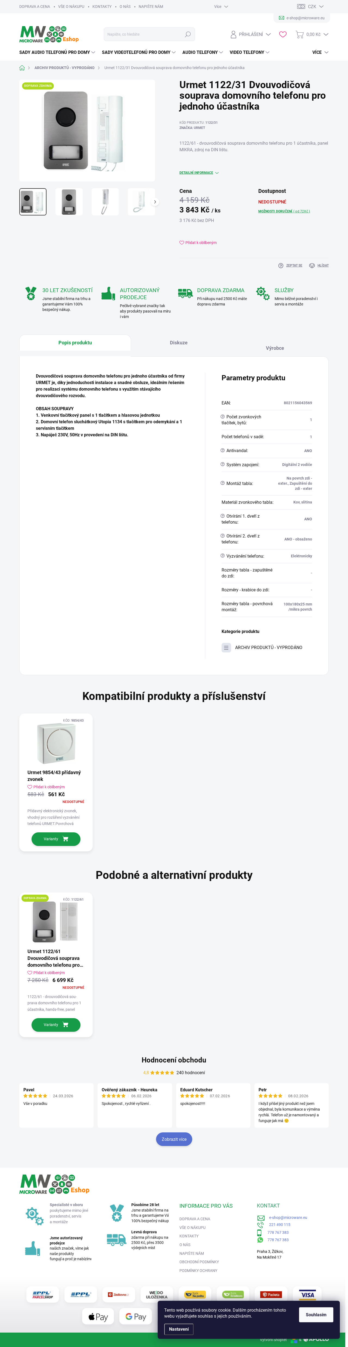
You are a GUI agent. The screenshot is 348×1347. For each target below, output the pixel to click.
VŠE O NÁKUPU (71, 6)
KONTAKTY (101, 6)
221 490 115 (277, 1224)
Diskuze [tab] (179, 342)
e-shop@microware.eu (286, 1217)
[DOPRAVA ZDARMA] (56, 922)
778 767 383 (275, 1232)
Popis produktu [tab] (75, 342)
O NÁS (125, 6)
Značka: (192, 128)
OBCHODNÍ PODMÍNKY (199, 1262)
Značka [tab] (278, 345)
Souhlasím (316, 1314)
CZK (312, 6)
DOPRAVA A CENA (34, 6)
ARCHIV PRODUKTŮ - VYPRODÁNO (268, 647)
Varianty (51, 839)
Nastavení (179, 1329)
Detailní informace (196, 173)
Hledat (188, 34)
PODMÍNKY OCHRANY (198, 1270)
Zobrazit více (174, 1139)
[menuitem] (58, 52)
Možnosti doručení (284, 211)
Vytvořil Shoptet (273, 1339)
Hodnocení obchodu (174, 1060)
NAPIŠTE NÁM (151, 6)
